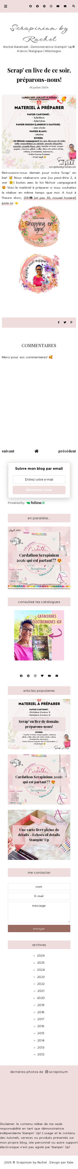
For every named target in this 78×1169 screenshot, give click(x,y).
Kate (70, 1162)
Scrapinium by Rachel (39, 34)
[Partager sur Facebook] (58, 323)
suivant (8, 451)
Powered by (16, 502)
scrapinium (58, 1072)
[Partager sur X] (65, 323)
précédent (67, 451)
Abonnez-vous (39, 490)
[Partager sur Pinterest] (71, 323)
